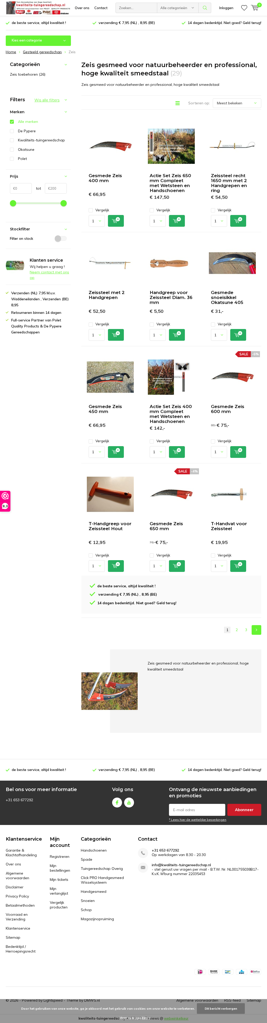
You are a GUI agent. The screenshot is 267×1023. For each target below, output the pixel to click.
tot (36, 188)
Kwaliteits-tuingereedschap (41, 140)
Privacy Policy (17, 896)
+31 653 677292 (165, 850)
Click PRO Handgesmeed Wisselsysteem (102, 880)
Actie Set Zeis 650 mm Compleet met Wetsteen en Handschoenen (170, 183)
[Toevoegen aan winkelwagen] (116, 221)
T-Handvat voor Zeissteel (229, 526)
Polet (22, 158)
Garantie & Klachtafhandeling (21, 852)
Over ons (82, 8)
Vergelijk (102, 210)
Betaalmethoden (20, 905)
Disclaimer (14, 887)
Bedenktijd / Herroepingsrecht (20, 949)
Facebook (117, 802)
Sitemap (13, 937)
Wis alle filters (46, 100)
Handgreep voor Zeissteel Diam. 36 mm (171, 297)
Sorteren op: (199, 103)
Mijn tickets (59, 879)
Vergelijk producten (59, 905)
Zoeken (205, 8)
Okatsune (26, 149)
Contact (100, 8)
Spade (86, 859)
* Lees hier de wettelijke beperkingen (197, 820)
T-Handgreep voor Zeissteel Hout (110, 526)
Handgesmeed (93, 891)
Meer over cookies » (134, 1018)
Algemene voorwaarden (17, 875)
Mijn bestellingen (60, 868)
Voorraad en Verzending (17, 917)
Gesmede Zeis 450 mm (105, 409)
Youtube (129, 802)
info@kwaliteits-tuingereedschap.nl (181, 865)
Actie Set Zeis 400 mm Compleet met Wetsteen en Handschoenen (171, 414)
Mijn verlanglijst (59, 891)
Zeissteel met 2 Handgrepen (107, 295)
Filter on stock (21, 238)
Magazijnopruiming (97, 919)
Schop (86, 909)
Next (256, 630)
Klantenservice (18, 928)
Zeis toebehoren (27, 74)
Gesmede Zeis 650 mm (166, 526)
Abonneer (244, 809)
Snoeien (88, 900)
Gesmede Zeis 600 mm (227, 409)
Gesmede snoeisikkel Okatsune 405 (227, 297)
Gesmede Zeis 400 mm (105, 178)
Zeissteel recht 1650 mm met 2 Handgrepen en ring (229, 183)
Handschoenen (94, 850)
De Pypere (27, 131)
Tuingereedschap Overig (102, 868)
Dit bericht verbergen (221, 1008)
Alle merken (28, 121)
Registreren (59, 856)
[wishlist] (244, 8)
